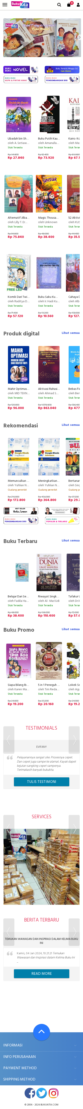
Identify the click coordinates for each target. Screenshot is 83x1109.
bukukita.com (49, 1105)
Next (74, 740)
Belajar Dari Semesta (21, 596)
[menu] (5, 5)
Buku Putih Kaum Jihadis (53, 138)
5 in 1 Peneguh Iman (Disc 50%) (58, 685)
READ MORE (41, 974)
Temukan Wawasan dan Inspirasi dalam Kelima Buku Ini (41, 941)
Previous (8, 740)
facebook (29, 1093)
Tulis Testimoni (41, 782)
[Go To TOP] (41, 1032)
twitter (41, 1093)
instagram (53, 1093)
